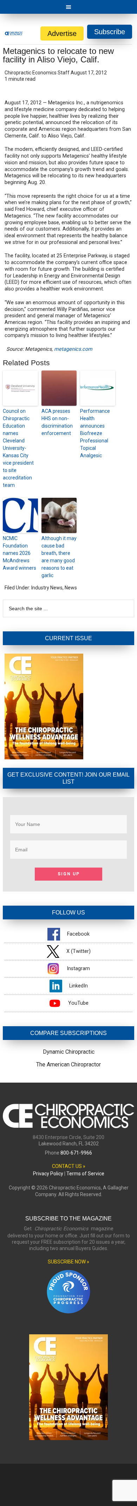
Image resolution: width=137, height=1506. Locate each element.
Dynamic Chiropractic (68, 1051)
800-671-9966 (76, 1153)
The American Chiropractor (68, 1064)
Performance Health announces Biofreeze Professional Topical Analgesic (95, 433)
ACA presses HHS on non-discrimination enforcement (57, 422)
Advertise (62, 33)
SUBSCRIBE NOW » (68, 1262)
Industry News (47, 587)
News (71, 587)
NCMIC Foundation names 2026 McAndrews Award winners (19, 553)
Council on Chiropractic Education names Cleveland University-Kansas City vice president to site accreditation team (18, 448)
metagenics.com (73, 349)
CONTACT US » (68, 1166)
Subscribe (109, 32)
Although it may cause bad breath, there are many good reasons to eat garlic (59, 556)
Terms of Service (85, 1173)
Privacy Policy (48, 1173)
